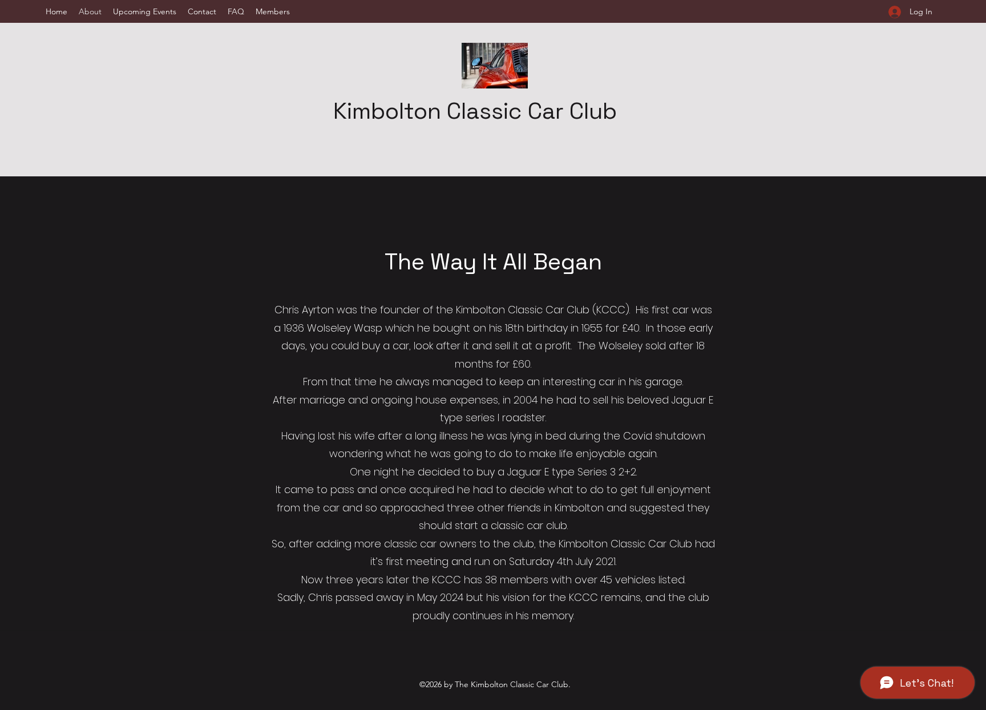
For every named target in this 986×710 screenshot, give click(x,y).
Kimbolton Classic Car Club (475, 111)
